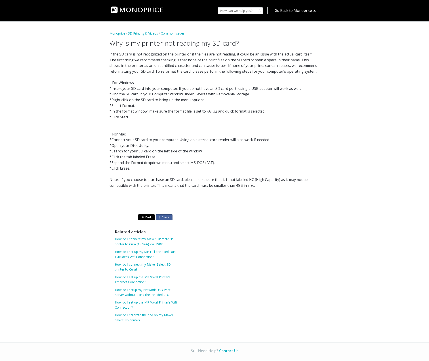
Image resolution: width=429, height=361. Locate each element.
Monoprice (117, 33)
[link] (136, 10)
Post (148, 217)
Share (166, 217)
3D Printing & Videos (143, 33)
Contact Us (228, 350)
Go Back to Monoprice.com (297, 10)
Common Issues (173, 33)
